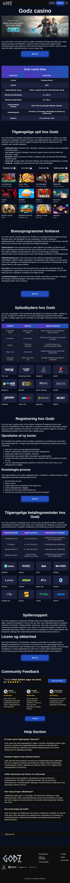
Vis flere (35, 718)
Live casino (25, 168)
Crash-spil (42, 168)
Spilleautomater (59, 168)
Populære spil (8, 168)
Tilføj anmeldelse (57, 680)
